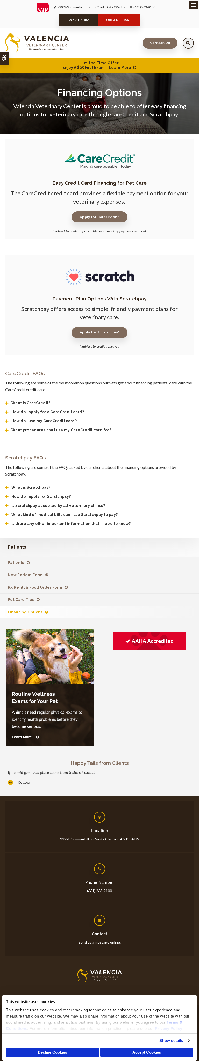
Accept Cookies (146, 1052)
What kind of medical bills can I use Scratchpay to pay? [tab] (64, 515)
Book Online (78, 20)
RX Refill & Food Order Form (35, 587)
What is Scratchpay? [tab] (31, 487)
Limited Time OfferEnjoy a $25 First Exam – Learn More (96, 65)
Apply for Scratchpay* (99, 332)
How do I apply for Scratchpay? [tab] (41, 496)
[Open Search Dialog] (188, 43)
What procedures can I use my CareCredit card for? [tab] (61, 430)
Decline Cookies (52, 1052)
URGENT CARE (119, 20)
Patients (16, 563)
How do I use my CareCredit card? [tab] (44, 421)
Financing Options (25, 612)
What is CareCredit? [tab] (31, 403)
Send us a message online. (100, 942)
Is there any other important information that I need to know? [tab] (71, 524)
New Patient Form (25, 575)
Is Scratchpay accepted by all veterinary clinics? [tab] (58, 505)
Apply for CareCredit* (99, 217)
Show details (171, 1040)
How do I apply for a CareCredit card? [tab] (47, 412)
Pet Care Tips (21, 600)
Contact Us (160, 43)
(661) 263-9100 (144, 7)
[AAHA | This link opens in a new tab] (45, 7)
